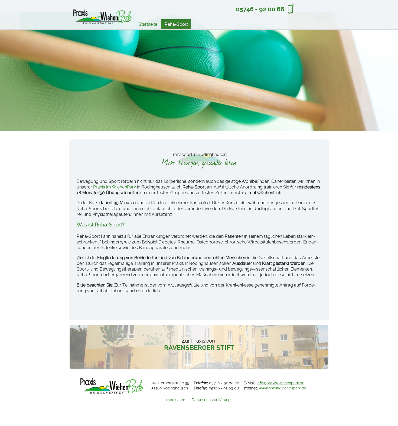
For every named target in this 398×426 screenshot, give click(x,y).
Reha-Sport (176, 24)
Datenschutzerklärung (211, 400)
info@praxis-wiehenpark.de (280, 383)
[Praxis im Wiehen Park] (102, 17)
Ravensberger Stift (199, 345)
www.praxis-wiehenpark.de (282, 388)
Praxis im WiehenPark (114, 187)
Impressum (175, 400)
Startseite (148, 24)
